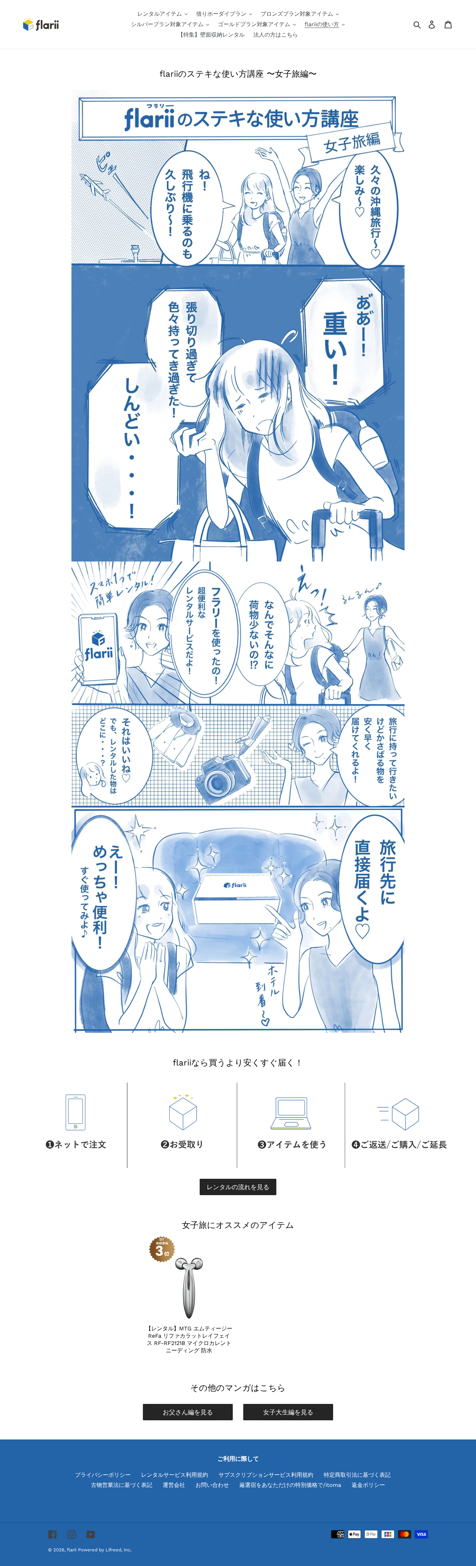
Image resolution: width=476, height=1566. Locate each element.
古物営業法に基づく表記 (121, 1485)
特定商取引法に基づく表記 (357, 1475)
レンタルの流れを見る (238, 1187)
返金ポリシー (368, 1485)
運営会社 (174, 1485)
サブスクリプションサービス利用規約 (265, 1475)
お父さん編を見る (188, 1412)
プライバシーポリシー (103, 1475)
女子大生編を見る (288, 1412)
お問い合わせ (212, 1485)
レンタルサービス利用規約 (174, 1475)
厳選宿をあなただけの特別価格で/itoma (290, 1485)
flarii (71, 1549)
